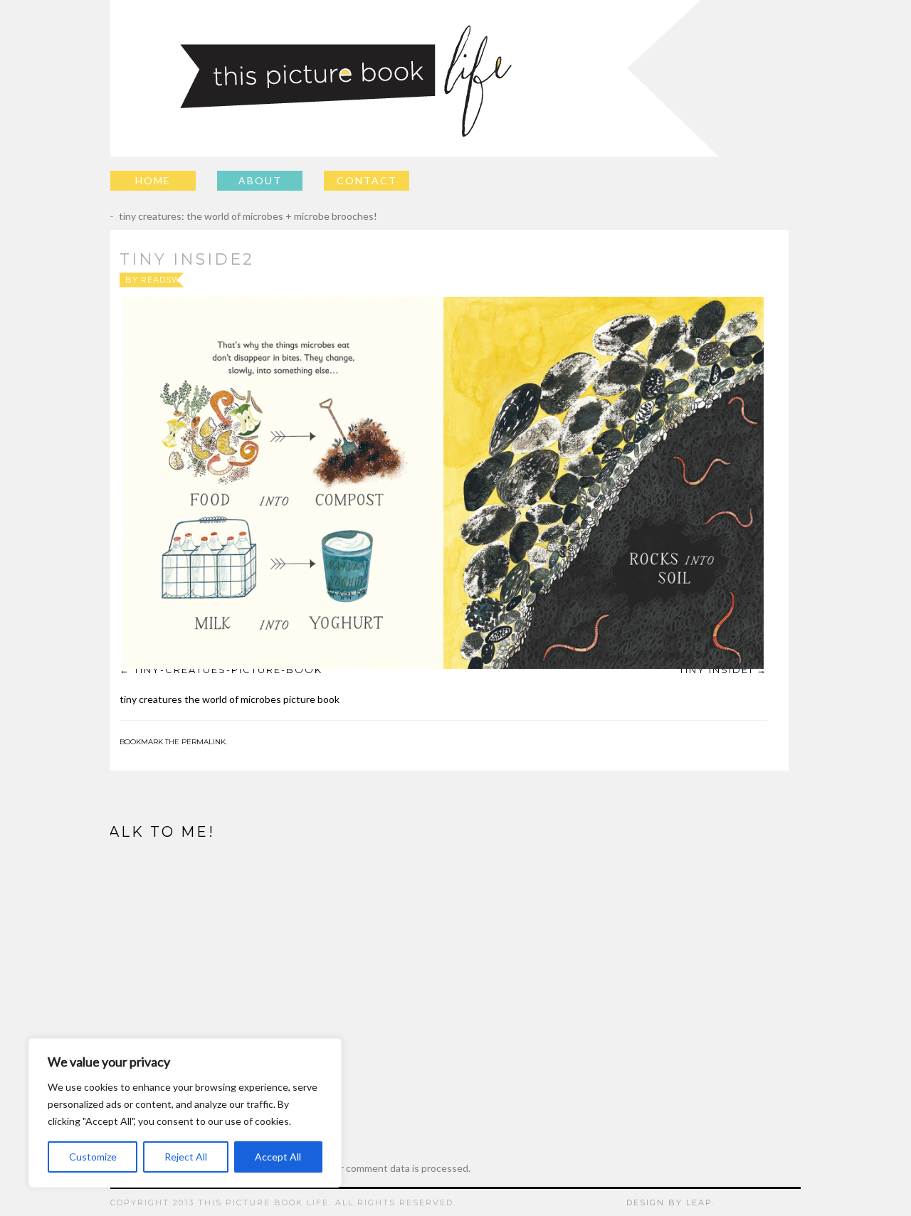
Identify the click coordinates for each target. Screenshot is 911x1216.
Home (153, 180)
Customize (93, 1157)
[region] (185, 1113)
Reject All (185, 1157)
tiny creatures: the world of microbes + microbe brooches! (237, 216)
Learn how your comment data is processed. (372, 1168)
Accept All (278, 1157)
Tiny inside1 (716, 669)
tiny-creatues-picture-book (228, 669)
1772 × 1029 (475, 280)
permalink (203, 741)
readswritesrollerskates (209, 280)
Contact (367, 180)
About (260, 180)
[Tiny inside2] (443, 483)
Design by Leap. (670, 1202)
